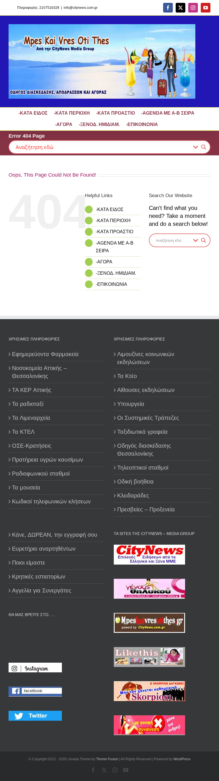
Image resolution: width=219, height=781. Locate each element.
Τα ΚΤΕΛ (23, 432)
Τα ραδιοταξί (27, 404)
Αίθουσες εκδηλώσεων (146, 390)
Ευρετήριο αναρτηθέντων (44, 549)
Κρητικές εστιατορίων (38, 576)
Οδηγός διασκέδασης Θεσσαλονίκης (144, 450)
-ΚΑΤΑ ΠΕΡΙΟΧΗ (113, 220)
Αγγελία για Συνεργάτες (41, 590)
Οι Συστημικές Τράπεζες (148, 418)
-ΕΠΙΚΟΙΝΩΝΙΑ (111, 284)
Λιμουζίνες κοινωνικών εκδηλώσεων (145, 358)
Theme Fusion (107, 759)
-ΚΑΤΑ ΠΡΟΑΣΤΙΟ (114, 231)
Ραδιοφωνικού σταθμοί (41, 473)
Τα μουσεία (26, 487)
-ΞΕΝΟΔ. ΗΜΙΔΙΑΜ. (116, 273)
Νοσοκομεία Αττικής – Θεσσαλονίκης (39, 372)
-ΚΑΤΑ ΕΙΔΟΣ (109, 209)
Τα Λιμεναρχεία (31, 418)
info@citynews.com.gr (81, 8)
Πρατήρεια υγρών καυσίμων (47, 459)
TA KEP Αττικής (31, 390)
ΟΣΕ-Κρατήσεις (31, 446)
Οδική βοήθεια (135, 481)
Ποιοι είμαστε (28, 562)
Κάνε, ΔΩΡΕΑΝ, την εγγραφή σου (54, 535)
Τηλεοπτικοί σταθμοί (142, 467)
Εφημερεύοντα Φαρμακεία (45, 354)
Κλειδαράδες (133, 495)
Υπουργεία (130, 404)
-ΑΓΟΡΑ (104, 261)
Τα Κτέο (127, 376)
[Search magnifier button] (204, 147)
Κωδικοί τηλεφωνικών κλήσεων (51, 501)
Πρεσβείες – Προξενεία (146, 509)
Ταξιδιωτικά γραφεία (142, 432)
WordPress (181, 759)
